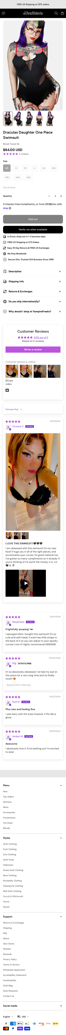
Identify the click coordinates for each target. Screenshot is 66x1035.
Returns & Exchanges (20, 291)
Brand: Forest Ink (11, 144)
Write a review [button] (33, 349)
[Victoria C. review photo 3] (17, 535)
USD (24, 1016)
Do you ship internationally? (24, 301)
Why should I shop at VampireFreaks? (30, 311)
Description (15, 271)
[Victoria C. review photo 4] (25, 535)
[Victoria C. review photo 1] (33, 482)
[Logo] (33, 13)
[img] (13, 421)
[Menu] (4, 13)
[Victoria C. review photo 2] (9, 535)
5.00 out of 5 (41, 337)
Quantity (7, 196)
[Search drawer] (56, 13)
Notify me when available (33, 229)
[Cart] (62, 13)
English (6, 1016)
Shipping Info (16, 281)
